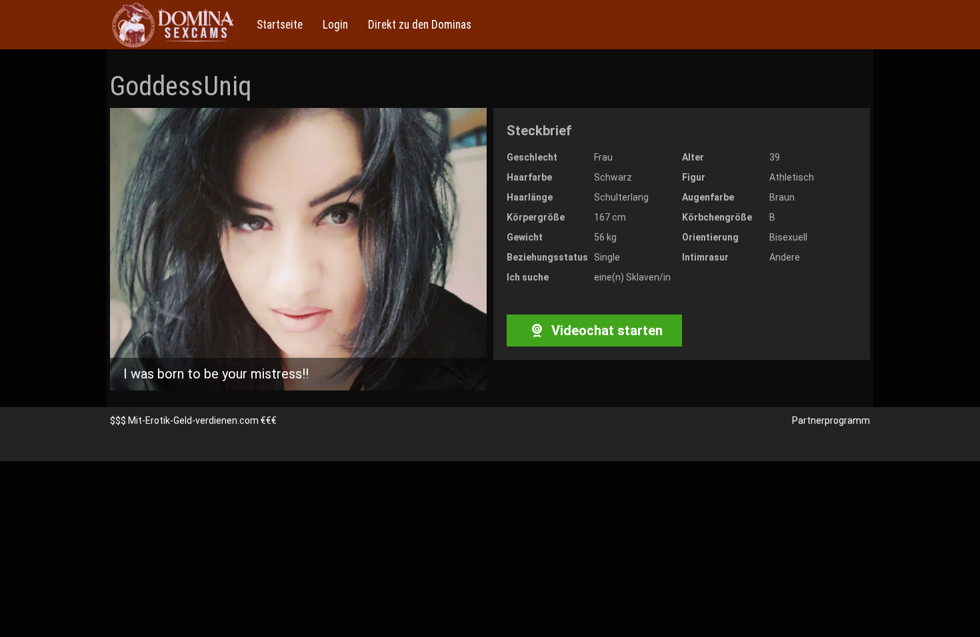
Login (335, 24)
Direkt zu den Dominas (419, 24)
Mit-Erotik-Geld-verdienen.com (193, 420)
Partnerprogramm (831, 420)
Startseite (280, 24)
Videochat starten (605, 330)
